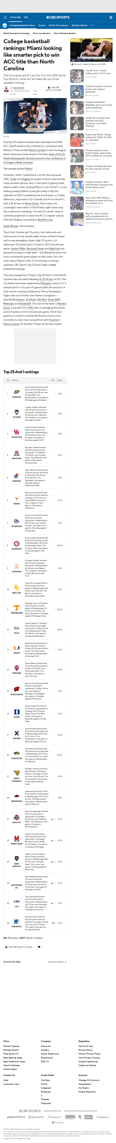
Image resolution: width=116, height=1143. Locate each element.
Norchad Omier (35, 248)
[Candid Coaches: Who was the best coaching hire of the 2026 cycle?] (77, 187)
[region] (91, 50)
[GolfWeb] (58, 1122)
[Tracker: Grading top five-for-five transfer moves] (77, 171)
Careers (45, 1050)
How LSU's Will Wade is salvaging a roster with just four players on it (99, 200)
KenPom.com (45, 219)
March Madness (11, 1065)
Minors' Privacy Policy (90, 1053)
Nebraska (8, 303)
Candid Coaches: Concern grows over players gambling (98, 89)
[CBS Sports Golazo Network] (80, 1110)
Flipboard (46, 1103)
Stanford (31, 299)
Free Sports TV (11, 1053)
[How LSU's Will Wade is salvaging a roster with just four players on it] (77, 203)
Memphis (46, 283)
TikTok (44, 1084)
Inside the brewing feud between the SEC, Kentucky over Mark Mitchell (97, 122)
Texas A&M (54, 299)
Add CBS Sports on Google (53, 88)
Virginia (26, 179)
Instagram (46, 1088)
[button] (5, 17)
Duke (13, 179)
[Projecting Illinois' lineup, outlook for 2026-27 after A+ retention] (77, 140)
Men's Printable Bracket (65, 33)
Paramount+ (47, 1057)
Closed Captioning (88, 1058)
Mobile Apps (10, 1069)
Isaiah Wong (10, 226)
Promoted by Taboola (56, 962)
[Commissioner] (73, 1116)
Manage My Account (89, 1080)
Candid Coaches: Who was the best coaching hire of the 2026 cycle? (99, 185)
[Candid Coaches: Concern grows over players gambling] (77, 92)
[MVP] (88, 1116)
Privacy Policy (86, 1050)
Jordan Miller (18, 248)
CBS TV (45, 1061)
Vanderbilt (25, 303)
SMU (31, 307)
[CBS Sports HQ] (52, 1110)
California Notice (87, 1062)
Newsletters (85, 1084)
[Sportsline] (36, 1116)
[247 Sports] (16, 1116)
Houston (54, 320)
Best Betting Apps (12, 1057)
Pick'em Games (11, 1046)
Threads (45, 1099)
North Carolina (37, 150)
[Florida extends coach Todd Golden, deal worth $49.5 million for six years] (77, 156)
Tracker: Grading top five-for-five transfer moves (98, 167)
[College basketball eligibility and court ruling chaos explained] (77, 107)
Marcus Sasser (11, 324)
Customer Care (11, 1084)
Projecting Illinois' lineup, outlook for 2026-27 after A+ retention (98, 137)
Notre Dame (32, 203)
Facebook (46, 1091)
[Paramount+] (54, 1116)
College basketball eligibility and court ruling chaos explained (98, 105)
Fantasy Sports (11, 1050)
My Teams (84, 1088)
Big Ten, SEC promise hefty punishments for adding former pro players (98, 216)
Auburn (20, 299)
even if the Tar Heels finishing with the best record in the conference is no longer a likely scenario (34, 158)
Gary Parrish (18, 88)
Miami (28, 168)
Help (5, 1080)
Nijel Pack (54, 248)
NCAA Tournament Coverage (16, 33)
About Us (46, 1046)
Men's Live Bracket (41, 33)
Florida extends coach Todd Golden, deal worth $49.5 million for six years (98, 153)
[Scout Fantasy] (102, 1116)
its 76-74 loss (46, 279)
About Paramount (50, 1053)
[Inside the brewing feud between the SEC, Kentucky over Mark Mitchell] (77, 123)
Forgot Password (87, 1091)
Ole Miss (42, 299)
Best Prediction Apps (14, 1061)
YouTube (45, 1080)
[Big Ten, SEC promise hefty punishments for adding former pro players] (77, 219)
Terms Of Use (86, 1046)
